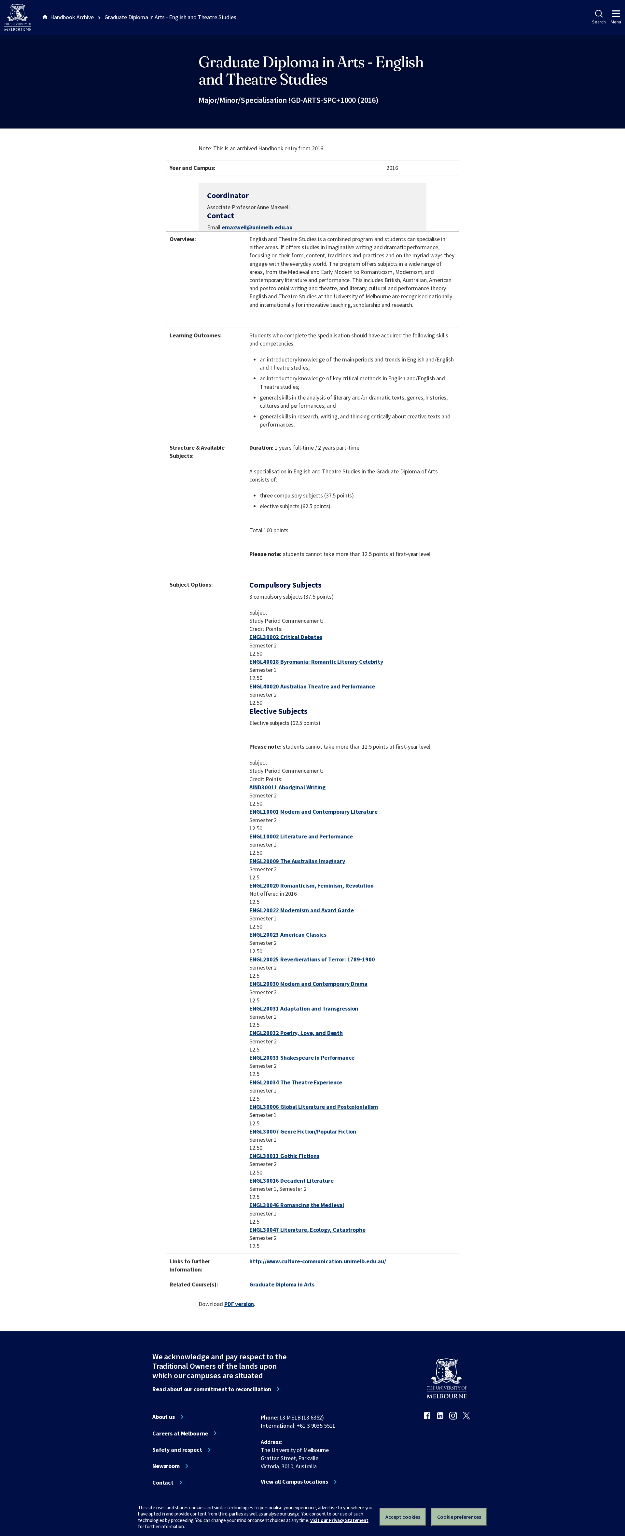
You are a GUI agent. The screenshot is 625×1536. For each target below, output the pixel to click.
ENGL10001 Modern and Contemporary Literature (313, 811)
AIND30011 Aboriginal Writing (287, 787)
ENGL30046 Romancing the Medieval (296, 1205)
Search (598, 22)
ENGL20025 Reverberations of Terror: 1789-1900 (312, 959)
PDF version (239, 1304)
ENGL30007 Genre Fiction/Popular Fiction (302, 1131)
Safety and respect (177, 1449)
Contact (163, 1482)
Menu (616, 22)
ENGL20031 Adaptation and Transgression (303, 1008)
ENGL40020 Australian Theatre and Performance (312, 686)
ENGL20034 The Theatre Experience (295, 1082)
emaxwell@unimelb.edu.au (257, 227)
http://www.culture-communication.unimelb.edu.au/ (317, 1261)
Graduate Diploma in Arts (281, 1284)
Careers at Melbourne (180, 1433)
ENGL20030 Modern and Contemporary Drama (308, 983)
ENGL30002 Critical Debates (285, 637)
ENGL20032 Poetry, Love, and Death (296, 1033)
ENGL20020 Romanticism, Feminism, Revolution (311, 885)
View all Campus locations (294, 1481)
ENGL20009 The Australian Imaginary (297, 861)
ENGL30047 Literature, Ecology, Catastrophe (307, 1229)
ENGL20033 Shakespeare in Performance (301, 1057)
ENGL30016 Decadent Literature (291, 1180)
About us (163, 1416)
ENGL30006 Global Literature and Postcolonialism (313, 1106)
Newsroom (166, 1466)
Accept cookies (402, 1517)
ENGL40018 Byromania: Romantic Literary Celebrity (316, 661)
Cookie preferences (459, 1517)
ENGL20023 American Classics (287, 934)
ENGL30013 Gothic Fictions (284, 1156)
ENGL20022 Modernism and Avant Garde (301, 910)
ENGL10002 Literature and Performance (301, 836)
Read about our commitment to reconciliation (211, 1389)
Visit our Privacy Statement (339, 1520)
